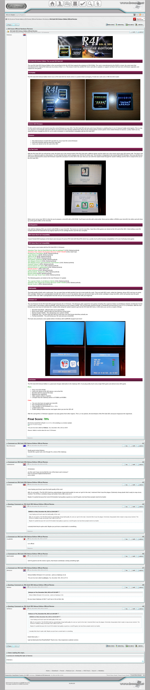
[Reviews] (82, 6)
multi (134, 32)
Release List (70, 671)
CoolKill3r (10, 539)
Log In (17, 14)
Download (55, 671)
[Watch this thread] (139, 24)
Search (94, 671)
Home (48, 671)
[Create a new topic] (110, 24)
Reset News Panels (112, 675)
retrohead (31, 675)
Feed (142, 14)
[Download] (60, 6)
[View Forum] (8, 31)
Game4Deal (49, 423)
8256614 (9, 485)
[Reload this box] (143, 661)
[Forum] (67, 6)
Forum (62, 671)
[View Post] (58, 511)
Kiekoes (9, 35)
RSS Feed (87, 671)
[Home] (52, 6)
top (126, 445)
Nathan (9, 587)
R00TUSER (10, 556)
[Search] (90, 6)
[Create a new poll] (120, 24)
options (141, 32)
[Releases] (75, 6)
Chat (137, 14)
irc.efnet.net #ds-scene (57, 675)
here (63, 67)
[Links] (98, 6)
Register (22, 14)
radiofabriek (10, 464)
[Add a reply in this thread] (129, 24)
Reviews (78, 671)
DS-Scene (11, 19)
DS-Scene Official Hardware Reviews (36, 19)
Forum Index (19, 19)
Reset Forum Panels (123, 675)
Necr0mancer (11, 446)
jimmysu (9, 570)
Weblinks (101, 671)
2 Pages (9, 24)
